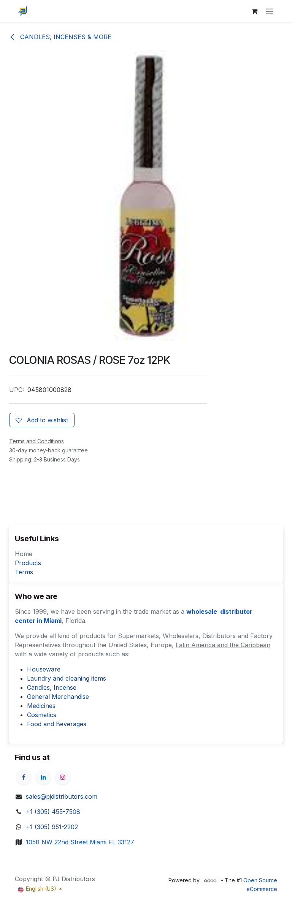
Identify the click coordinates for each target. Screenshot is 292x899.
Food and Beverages (56, 724)
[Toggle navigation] (269, 11)
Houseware (43, 669)
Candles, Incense (51, 687)
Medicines (41, 705)
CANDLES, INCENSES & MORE (64, 37)
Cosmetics (41, 715)
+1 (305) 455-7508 (53, 811)
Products (28, 563)
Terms (24, 572)
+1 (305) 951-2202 (52, 827)
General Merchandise (58, 696)
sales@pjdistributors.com (61, 796)
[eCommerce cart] (254, 11)
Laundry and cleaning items (66, 678)
